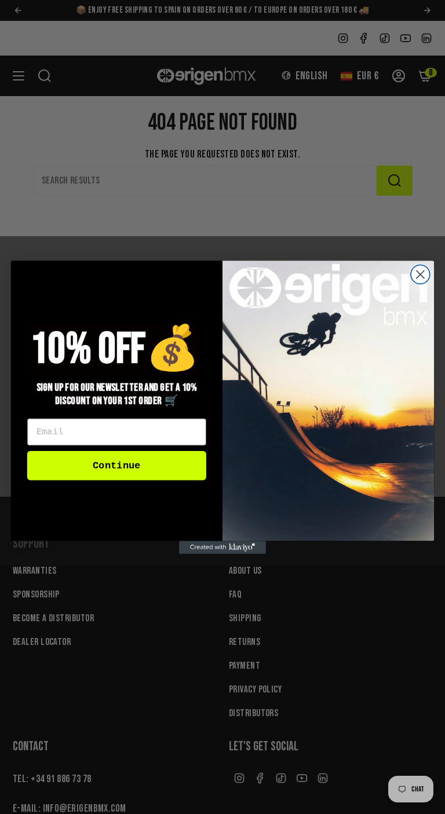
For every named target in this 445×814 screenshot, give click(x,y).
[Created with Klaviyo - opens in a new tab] (222, 547)
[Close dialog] (420, 274)
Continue (116, 465)
